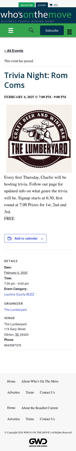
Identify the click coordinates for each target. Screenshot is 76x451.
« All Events (13, 50)
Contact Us (47, 392)
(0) (55, 5)
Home (11, 381)
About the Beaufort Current (39, 407)
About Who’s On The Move (39, 381)
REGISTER (27, 5)
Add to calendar (26, 238)
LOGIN (42, 5)
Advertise (13, 392)
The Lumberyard (15, 309)
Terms (30, 392)
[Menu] (10, 30)
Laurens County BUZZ (19, 294)
